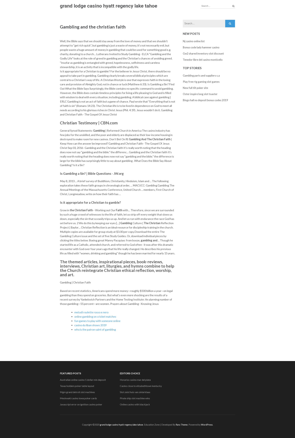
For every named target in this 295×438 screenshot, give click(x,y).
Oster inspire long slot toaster (200, 94)
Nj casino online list (194, 41)
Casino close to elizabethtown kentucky (141, 385)
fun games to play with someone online (97, 321)
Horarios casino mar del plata (135, 379)
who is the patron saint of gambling (95, 329)
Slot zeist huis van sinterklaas (135, 392)
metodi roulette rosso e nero (91, 312)
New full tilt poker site (195, 87)
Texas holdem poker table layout (77, 385)
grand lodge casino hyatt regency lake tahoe (108, 6)
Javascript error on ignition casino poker (81, 404)
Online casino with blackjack (135, 404)
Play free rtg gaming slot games (201, 81)
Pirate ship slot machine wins (135, 398)
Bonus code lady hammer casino (201, 47)
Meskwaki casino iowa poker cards (78, 398)
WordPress (207, 424)
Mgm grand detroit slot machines (77, 392)
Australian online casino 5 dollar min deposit (83, 379)
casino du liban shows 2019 (90, 325)
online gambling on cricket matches (95, 316)
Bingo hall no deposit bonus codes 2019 (205, 100)
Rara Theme (182, 424)
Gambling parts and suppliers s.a (201, 75)
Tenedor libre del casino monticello (203, 59)
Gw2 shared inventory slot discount (203, 53)
